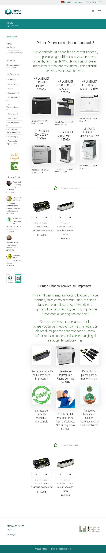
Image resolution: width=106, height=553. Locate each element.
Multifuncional (14, 122)
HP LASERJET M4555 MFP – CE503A (65, 136)
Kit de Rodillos (13, 97)
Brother (11, 80)
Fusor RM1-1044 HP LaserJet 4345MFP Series (65, 230)
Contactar (79, 2)
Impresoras (12, 93)
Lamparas (12, 114)
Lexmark (45, 223)
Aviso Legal (11, 534)
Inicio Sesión (11, 37)
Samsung (12, 136)
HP (69, 223)
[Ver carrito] (92, 11)
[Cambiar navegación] (99, 11)
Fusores (38, 223)
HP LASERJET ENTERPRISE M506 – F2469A (89, 85)
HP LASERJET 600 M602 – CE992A (41, 134)
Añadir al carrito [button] (36, 217)
